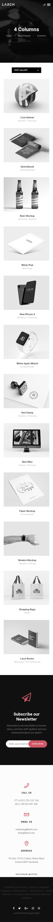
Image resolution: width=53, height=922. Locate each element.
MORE (18, 96)
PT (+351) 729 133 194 (27, 800)
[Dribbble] (39, 908)
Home (8, 36)
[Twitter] (19, 908)
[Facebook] (13, 908)
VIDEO (34, 145)
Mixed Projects (24, 36)
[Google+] (26, 908)
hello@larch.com (26, 833)
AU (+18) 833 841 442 (26, 804)
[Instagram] (32, 908)
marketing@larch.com (27, 829)
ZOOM (34, 96)
